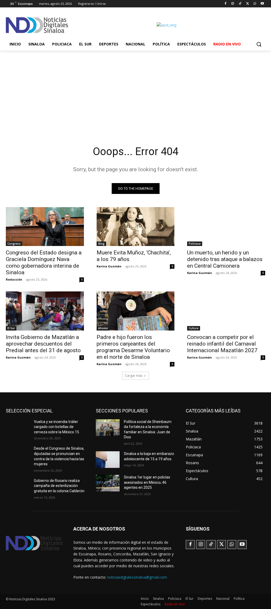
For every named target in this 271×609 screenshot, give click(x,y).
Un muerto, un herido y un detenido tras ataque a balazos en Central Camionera (225, 259)
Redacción (14, 279)
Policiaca (195, 243)
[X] (248, 4)
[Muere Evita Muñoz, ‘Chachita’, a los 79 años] (136, 226)
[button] (258, 44)
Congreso (14, 243)
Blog (101, 243)
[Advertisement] (135, 90)
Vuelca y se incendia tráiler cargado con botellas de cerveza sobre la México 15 (56, 427)
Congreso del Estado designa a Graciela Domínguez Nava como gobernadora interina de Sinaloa (44, 262)
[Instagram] (233, 4)
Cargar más (133, 375)
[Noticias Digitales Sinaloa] (37, 25)
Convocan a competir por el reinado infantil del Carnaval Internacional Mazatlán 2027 (222, 344)
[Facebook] (225, 4)
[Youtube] (262, 4)
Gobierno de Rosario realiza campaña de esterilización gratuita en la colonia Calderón (59, 485)
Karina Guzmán (109, 266)
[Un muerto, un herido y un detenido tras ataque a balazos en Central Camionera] (226, 226)
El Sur (11, 328)
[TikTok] (240, 4)
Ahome (103, 328)
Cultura (193, 328)
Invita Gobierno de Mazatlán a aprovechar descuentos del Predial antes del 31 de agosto (43, 344)
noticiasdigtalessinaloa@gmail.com (137, 577)
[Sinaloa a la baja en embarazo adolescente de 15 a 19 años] (108, 459)
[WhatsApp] (255, 4)
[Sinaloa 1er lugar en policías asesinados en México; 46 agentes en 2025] (108, 483)
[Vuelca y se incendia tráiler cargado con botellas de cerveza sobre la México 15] (18, 427)
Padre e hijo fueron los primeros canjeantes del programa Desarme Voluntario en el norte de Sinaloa (133, 347)
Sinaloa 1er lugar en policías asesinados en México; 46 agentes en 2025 (147, 482)
